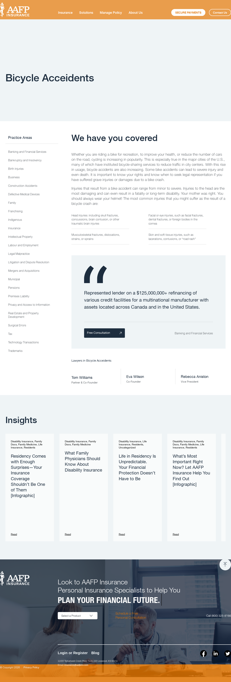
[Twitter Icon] (227, 653)
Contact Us (220, 12)
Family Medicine (27, 445)
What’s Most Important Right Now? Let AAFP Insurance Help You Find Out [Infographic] (191, 470)
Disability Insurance (22, 442)
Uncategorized (127, 448)
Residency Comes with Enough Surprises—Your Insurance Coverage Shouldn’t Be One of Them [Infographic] (28, 476)
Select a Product (71, 616)
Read (14, 534)
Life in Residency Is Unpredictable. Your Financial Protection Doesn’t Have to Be (137, 467)
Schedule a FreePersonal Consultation (131, 615)
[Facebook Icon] (203, 653)
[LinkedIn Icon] (215, 653)
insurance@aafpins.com (76, 665)
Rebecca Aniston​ (194, 377)
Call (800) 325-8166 (218, 615)
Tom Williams (81, 378)
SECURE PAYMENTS (188, 12)
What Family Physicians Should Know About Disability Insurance (83, 462)
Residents (29, 448)
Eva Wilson (135, 377)
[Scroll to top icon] (225, 564)
